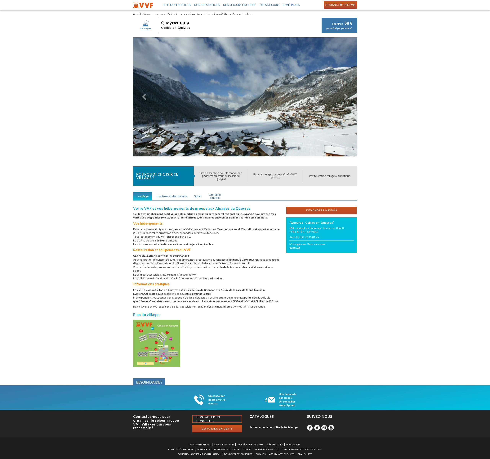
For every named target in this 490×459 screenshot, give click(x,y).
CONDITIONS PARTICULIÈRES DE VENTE (300, 449)
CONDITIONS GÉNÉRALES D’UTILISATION (199, 454)
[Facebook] (310, 428)
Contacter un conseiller (208, 418)
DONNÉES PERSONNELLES (238, 454)
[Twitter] (317, 428)
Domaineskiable (215, 196)
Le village (142, 196)
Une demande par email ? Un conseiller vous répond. (287, 399)
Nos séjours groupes (239, 5)
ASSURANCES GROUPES (281, 454)
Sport (198, 196)
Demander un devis (340, 5)
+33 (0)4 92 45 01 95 (306, 237)
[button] (144, 96)
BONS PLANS (293, 444)
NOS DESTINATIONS (200, 444)
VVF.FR (235, 449)
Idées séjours (268, 5)
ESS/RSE (247, 449)
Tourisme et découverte (171, 196)
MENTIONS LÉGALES (265, 449)
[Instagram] (324, 428)
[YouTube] (331, 428)
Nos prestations (207, 5)
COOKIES (260, 454)
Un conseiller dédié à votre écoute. (216, 399)
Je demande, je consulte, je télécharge (274, 427)
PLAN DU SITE (305, 454)
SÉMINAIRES (203, 449)
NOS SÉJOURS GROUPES (250, 444)
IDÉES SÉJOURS (275, 444)
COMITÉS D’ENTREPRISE (181, 449)
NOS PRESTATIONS (224, 444)
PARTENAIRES (221, 449)
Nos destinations (177, 5)
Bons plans (291, 5)
